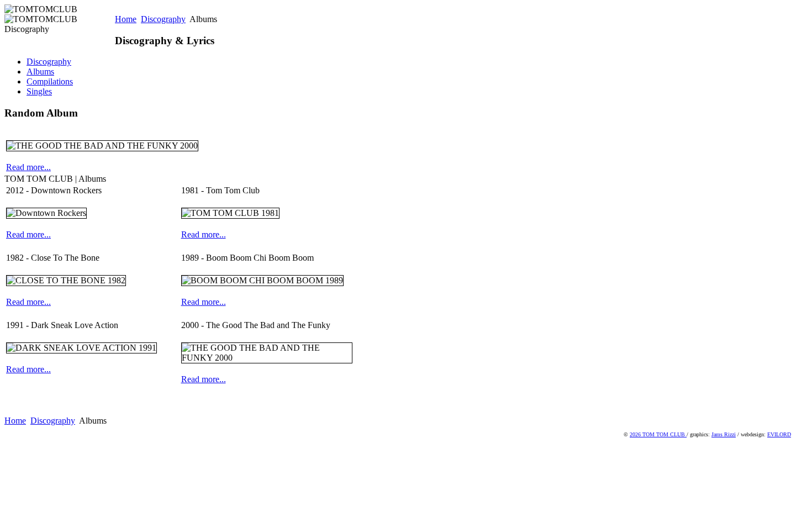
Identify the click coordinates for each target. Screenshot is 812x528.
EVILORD (779, 434)
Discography (163, 19)
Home (125, 19)
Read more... (28, 167)
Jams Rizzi (723, 434)
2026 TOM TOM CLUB (658, 434)
